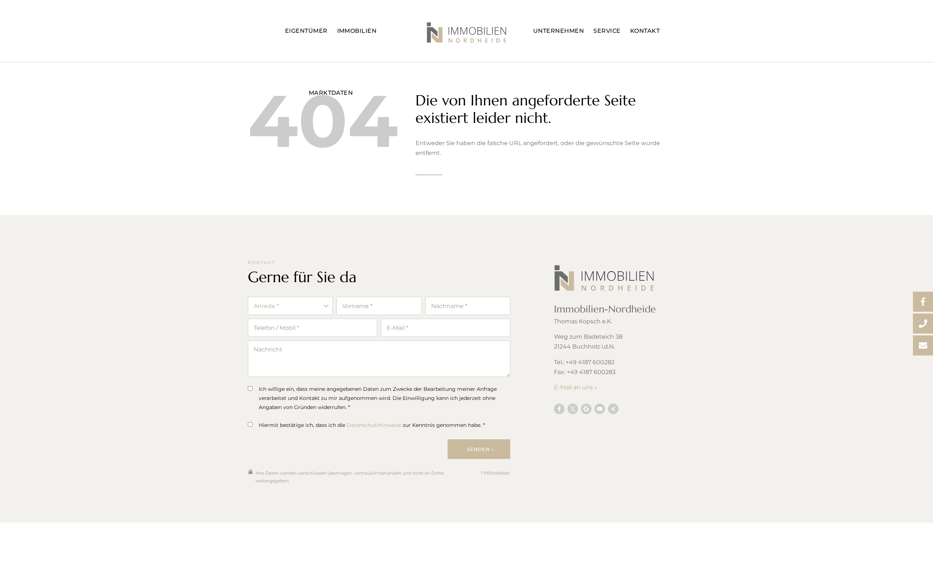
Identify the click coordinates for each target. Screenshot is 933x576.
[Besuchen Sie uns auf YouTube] (599, 409)
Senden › (480, 449)
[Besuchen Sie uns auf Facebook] (559, 409)
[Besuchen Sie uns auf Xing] (613, 409)
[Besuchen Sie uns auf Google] (586, 409)
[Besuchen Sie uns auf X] (572, 409)
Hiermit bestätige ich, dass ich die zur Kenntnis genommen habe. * (372, 425)
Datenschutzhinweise (374, 425)
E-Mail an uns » (575, 387)
